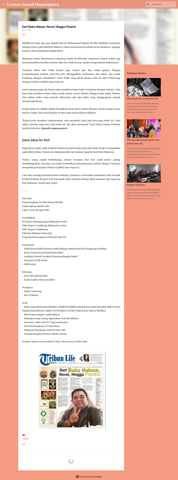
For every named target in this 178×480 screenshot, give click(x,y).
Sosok (25, 439)
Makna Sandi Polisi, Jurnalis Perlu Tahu (142, 99)
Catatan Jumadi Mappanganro (33, 4)
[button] (23, 34)
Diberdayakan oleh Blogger (90, 476)
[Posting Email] (23, 436)
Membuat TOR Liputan (136, 185)
